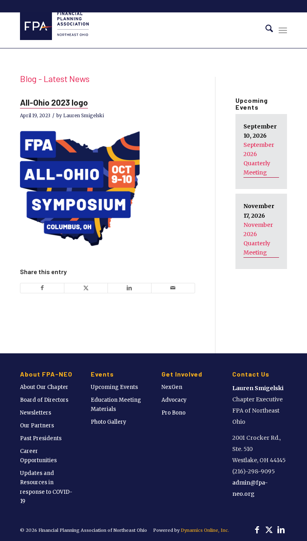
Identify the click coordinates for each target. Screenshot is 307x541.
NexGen (171, 387)
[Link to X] (269, 530)
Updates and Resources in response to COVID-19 (46, 487)
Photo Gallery (108, 422)
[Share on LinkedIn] (129, 288)
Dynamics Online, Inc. (205, 530)
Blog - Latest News (55, 78)
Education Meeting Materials (116, 405)
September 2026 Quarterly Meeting (258, 158)
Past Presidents (41, 438)
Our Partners (37, 425)
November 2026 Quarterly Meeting (258, 238)
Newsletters (35, 412)
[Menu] (283, 30)
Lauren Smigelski (83, 115)
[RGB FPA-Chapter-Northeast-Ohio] (54, 30)
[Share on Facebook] (42, 288)
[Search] (265, 30)
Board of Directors (44, 400)
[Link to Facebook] (257, 530)
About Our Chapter (44, 387)
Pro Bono (173, 412)
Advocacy (174, 400)
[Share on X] (86, 288)
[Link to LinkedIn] (281, 530)
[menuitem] (265, 30)
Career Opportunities (38, 456)
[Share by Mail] (173, 288)
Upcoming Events (114, 387)
